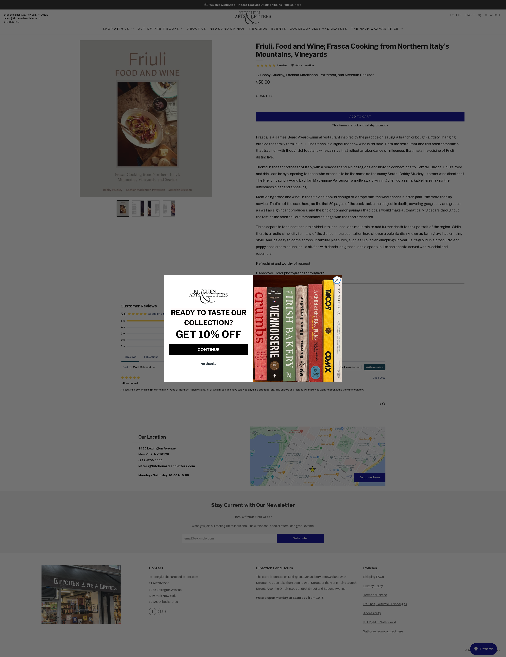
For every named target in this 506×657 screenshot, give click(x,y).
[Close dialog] (336, 280)
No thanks (208, 363)
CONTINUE (209, 349)
